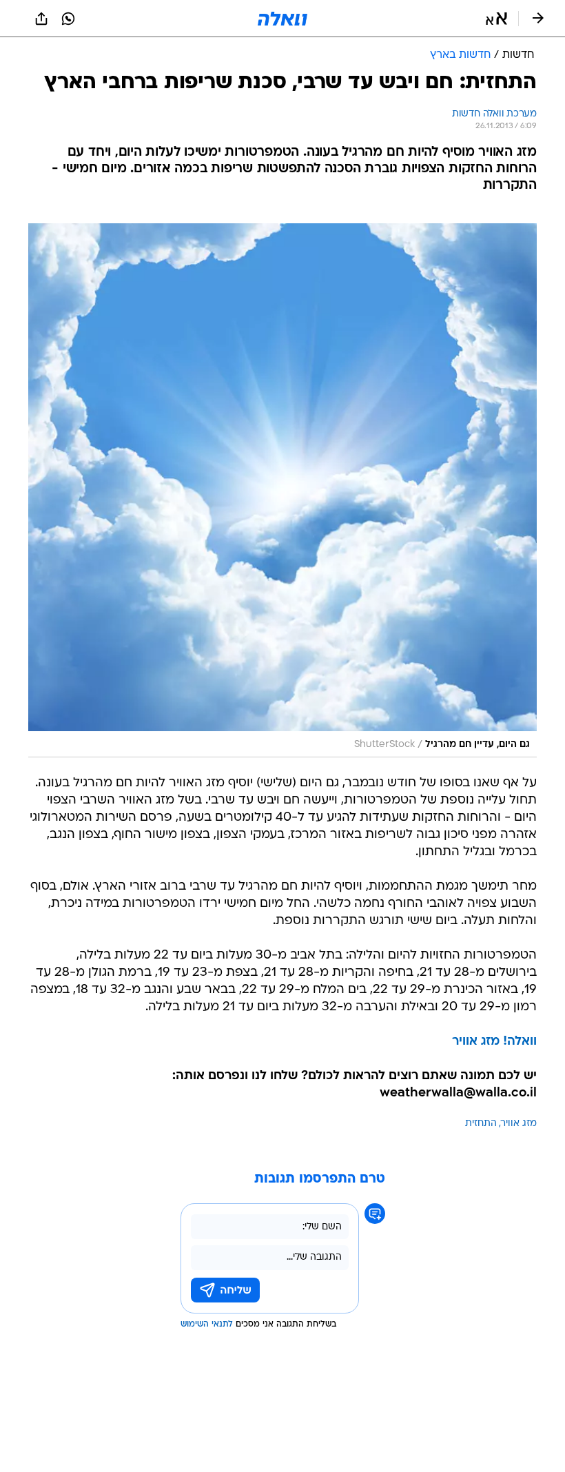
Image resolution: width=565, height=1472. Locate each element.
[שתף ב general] (41, 18)
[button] (496, 18)
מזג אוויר (519, 1123)
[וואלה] (282, 18)
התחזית (481, 1123)
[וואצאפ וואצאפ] (68, 18)
